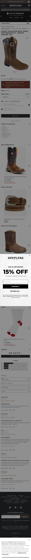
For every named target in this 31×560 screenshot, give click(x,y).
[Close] (29, 539)
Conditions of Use (22, 553)
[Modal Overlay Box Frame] (15, 280)
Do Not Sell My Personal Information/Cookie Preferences (15, 557)
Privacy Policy (5, 554)
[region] (15, 549)
